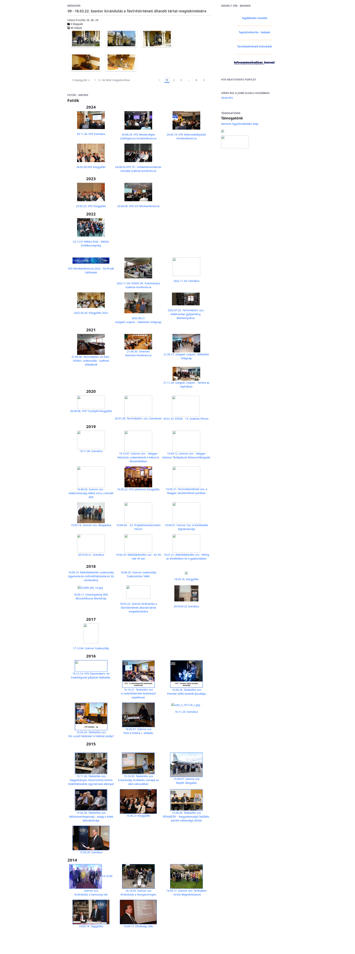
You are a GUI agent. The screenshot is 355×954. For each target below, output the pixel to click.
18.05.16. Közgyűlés (186, 579)
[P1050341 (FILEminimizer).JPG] (121, 38)
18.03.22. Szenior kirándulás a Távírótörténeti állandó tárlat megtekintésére (138, 607)
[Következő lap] (204, 80)
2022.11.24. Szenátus (186, 281)
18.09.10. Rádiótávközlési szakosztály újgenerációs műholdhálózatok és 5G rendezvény (91, 576)
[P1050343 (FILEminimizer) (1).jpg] (85, 62)
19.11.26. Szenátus (91, 451)
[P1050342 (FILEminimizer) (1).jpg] (157, 38)
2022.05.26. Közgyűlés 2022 (91, 313)
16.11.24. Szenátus (186, 711)
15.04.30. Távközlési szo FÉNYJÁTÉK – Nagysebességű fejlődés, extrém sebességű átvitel (186, 816)
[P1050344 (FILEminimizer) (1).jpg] (121, 62)
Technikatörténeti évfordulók (254, 46)
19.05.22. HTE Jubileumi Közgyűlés (138, 489)
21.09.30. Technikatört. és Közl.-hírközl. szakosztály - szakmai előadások (91, 360)
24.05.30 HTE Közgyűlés (91, 167)
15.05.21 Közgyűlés (138, 815)
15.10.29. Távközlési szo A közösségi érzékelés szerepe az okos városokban (138, 780)
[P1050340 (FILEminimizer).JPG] (85, 38)
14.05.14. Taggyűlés (91, 926)
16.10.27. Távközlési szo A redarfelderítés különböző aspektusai (138, 693)
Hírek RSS (227, 97)
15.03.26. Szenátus (91, 852)
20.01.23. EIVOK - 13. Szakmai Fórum (185, 418)
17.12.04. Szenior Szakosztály (91, 648)
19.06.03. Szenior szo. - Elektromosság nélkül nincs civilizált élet (91, 493)
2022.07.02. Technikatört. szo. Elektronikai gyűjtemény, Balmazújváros (186, 314)
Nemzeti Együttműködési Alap (239, 124)
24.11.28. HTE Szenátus (91, 134)
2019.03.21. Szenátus (91, 554)
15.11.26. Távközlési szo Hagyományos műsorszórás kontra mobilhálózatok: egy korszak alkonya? (91, 780)
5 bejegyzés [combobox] (79, 80)
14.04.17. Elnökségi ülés (138, 926)
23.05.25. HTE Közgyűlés (91, 206)
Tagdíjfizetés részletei (254, 18)
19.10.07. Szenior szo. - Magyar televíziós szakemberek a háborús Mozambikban (138, 457)
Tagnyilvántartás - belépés (254, 32)
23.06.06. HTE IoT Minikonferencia (138, 206)
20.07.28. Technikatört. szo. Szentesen (138, 418)
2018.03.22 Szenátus (186, 606)
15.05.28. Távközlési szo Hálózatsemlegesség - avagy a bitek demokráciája (91, 816)
